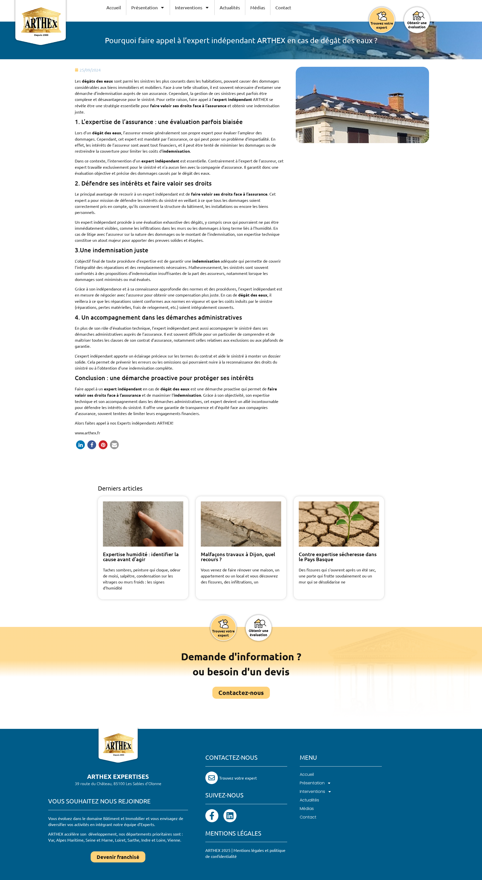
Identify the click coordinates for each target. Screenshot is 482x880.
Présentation (144, 7)
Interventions (188, 7)
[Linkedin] (229, 815)
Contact (283, 7)
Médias (257, 7)
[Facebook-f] (211, 815)
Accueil (113, 7)
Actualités (230, 7)
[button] (80, 444)
